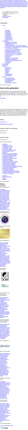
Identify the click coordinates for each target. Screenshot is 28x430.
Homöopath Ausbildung (8, 159)
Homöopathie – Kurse (7, 147)
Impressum (5, 175)
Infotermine (5, 144)
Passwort (4, 13)
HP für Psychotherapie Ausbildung (10, 158)
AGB (4, 178)
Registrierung (5, 17)
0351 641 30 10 (3, 121)
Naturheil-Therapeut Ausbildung (9, 162)
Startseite (13, 93)
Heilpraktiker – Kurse (7, 145)
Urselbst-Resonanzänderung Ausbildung (11, 171)
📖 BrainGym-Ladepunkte (8, 173)
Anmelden (5, 14)
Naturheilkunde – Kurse (8, 146)
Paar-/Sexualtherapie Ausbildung (9, 165)
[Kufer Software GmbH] (4, 429)
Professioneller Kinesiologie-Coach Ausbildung (12, 166)
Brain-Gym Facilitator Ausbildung (10, 154)
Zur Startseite (2, 98)
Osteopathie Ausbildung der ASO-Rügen (11, 172)
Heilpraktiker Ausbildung (8, 157)
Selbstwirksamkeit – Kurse (8, 151)
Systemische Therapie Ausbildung (10, 167)
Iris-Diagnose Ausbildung (8, 160)
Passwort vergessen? (7, 16)
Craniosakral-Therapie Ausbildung (10, 155)
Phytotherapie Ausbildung (8, 168)
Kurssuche (5, 152)
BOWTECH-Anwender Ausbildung (10, 153)
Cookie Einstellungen (4, 181)
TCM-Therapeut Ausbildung (8, 169)
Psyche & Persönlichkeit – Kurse (9, 149)
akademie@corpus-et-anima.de (6, 124)
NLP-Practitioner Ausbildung (9, 164)
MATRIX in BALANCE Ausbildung (10, 161)
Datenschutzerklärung (7, 176)
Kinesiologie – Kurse (7, 148)
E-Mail (4, 12)
